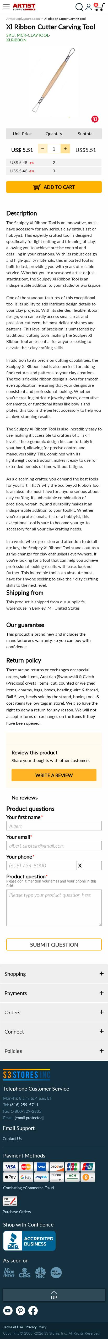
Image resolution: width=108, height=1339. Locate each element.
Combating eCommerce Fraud (28, 1187)
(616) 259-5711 (24, 1104)
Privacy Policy (36, 1327)
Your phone (19, 856)
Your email (18, 837)
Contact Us (12, 1138)
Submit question (54, 944)
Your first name (23, 817)
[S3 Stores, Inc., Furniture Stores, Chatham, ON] (29, 1241)
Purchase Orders (17, 1211)
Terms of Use (13, 1327)
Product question (26, 876)
